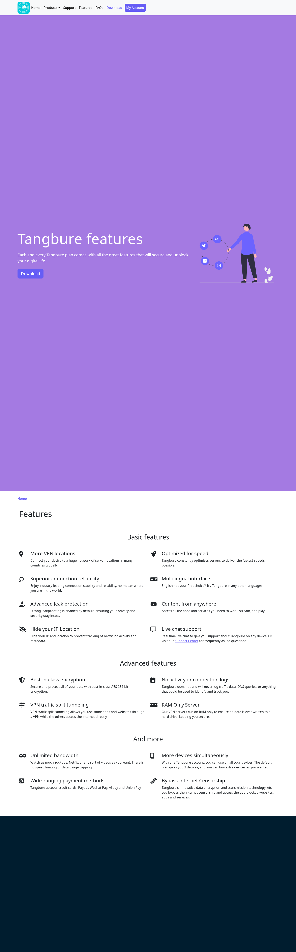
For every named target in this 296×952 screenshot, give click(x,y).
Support (69, 7)
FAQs (99, 7)
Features (85, 7)
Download (114, 7)
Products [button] (51, 7)
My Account (135, 7)
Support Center (186, 641)
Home (35, 7)
